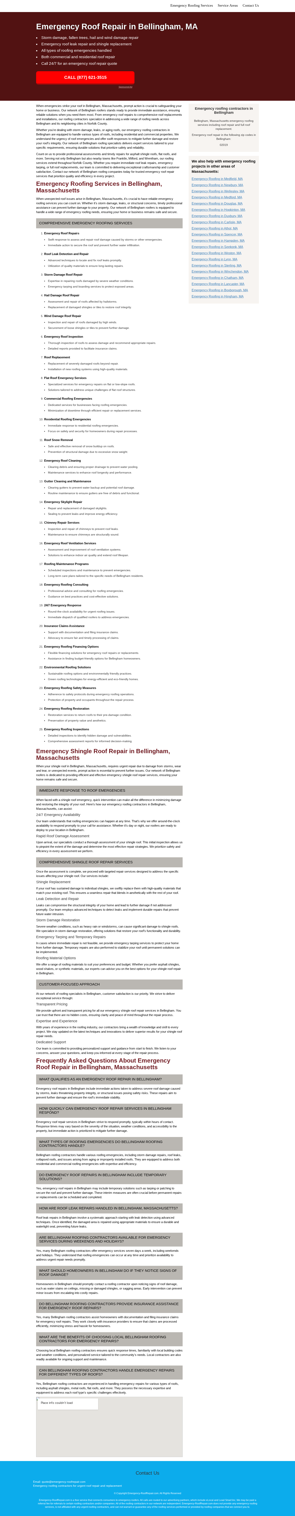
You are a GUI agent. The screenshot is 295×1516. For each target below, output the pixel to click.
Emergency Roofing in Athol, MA (215, 228)
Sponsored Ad (125, 87)
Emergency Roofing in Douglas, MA (217, 203)
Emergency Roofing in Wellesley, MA (218, 191)
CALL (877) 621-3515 (85, 77)
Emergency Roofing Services (191, 5)
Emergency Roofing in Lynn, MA (214, 259)
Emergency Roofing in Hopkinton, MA (218, 209)
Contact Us (251, 5)
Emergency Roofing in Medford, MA (217, 197)
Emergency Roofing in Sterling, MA (217, 265)
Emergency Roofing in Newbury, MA (217, 185)
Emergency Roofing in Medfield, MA (217, 179)
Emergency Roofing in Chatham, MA (218, 277)
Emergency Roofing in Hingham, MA (218, 296)
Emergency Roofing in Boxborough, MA (220, 290)
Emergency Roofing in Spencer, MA (217, 234)
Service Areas (228, 5)
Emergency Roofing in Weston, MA (216, 253)
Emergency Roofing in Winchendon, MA (220, 271)
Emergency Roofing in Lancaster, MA (218, 284)
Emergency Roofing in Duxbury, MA (217, 216)
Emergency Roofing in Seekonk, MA (217, 247)
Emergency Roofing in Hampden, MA (218, 240)
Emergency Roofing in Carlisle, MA (217, 222)
